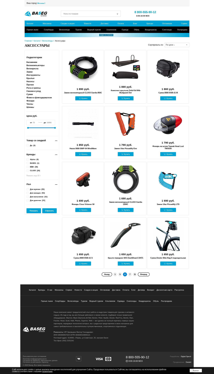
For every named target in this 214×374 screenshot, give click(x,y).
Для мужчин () (37, 189)
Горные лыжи (32, 30)
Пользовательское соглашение (34, 356)
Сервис (184, 23)
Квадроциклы (151, 30)
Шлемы (30, 107)
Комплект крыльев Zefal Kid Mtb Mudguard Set (125, 91)
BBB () (34, 167)
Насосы (30, 82)
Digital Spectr (186, 356)
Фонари (30, 101)
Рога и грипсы (34, 88)
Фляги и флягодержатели (39, 98)
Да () (32, 145)
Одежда (125, 30)
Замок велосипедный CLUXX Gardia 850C (83, 93)
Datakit (188, 362)
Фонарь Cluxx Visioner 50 (83, 204)
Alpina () (34, 159)
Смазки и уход (34, 91)
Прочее (30, 85)
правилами (47, 371)
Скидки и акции (68, 23)
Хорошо (196, 371)
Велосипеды (64, 30)
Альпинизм (111, 30)
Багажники (32, 62)
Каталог (30, 23)
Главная (28, 41)
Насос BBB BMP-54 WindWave (83, 148)
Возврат (150, 290)
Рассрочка (179, 290)
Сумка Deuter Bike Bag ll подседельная (168, 258)
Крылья (30, 78)
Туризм (78, 30)
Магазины (47, 23)
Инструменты (33, 75)
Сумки (30, 94)
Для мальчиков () (39, 197)
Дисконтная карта (164, 290)
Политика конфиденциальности (34, 359)
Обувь (136, 30)
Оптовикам (167, 23)
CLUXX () (35, 170)
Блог (135, 23)
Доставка (104, 23)
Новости (87, 23)
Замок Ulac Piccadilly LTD (168, 204)
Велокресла (32, 69)
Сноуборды (49, 30)
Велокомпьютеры (36, 65)
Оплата (121, 23)
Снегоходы (167, 30)
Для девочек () (37, 200)
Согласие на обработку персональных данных (40, 360)
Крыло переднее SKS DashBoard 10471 (125, 258)
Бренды (150, 23)
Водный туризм (94, 30)
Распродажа (182, 30)
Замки (30, 72)
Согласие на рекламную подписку (35, 362)
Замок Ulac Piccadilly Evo (125, 148)
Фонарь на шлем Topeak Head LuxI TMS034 (168, 147)
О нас (50, 290)
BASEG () (34, 163)
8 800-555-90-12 (145, 12)
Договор (141, 290)
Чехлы (30, 104)
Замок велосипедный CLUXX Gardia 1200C (125, 203)
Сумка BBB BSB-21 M (168, 93)
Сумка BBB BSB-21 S (83, 258)
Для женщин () (37, 193)
